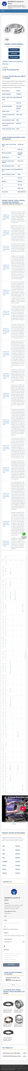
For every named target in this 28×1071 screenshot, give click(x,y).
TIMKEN (4, 861)
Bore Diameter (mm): (8, 120)
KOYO (4, 865)
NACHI (4, 869)
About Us (3, 1066)
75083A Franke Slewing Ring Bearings (6, 233)
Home (2, 14)
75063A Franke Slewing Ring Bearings (6, 293)
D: (2, 188)
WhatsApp (14, 53)
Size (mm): (5, 192)
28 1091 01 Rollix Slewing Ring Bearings (6, 331)
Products (7, 14)
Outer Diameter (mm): (8, 129)
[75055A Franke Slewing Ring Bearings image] (14, 29)
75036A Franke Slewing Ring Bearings (6, 396)
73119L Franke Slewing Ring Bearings (6, 314)
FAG (3, 858)
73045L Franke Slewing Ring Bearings (6, 524)
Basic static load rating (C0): (9, 98)
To (4, 926)
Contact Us (10, 1066)
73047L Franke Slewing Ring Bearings (6, 354)
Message (6, 950)
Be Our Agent (14, 57)
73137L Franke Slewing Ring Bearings (6, 249)
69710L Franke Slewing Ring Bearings (6, 422)
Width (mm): (5, 111)
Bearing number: (7, 106)
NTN (3, 854)
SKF (3, 850)
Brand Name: (6, 91)
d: (2, 103)
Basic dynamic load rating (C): (8, 124)
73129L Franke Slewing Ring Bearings (6, 496)
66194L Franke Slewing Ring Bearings (6, 470)
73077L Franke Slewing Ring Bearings (6, 448)
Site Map (16, 1066)
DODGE (4, 873)
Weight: (4, 181)
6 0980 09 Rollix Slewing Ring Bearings (6, 544)
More (13, 985)
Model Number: (6, 94)
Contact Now (14, 50)
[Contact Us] (24, 535)
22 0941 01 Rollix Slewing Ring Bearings (6, 376)
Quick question (8, 939)
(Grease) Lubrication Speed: (8, 116)
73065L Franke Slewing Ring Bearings (6, 267)
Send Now (11, 965)
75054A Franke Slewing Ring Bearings (6, 217)
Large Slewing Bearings (15, 14)
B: (2, 178)
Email (5, 920)
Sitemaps (21, 1066)
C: (2, 185)
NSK (3, 846)
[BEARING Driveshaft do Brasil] (4, 3)
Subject (5, 933)
